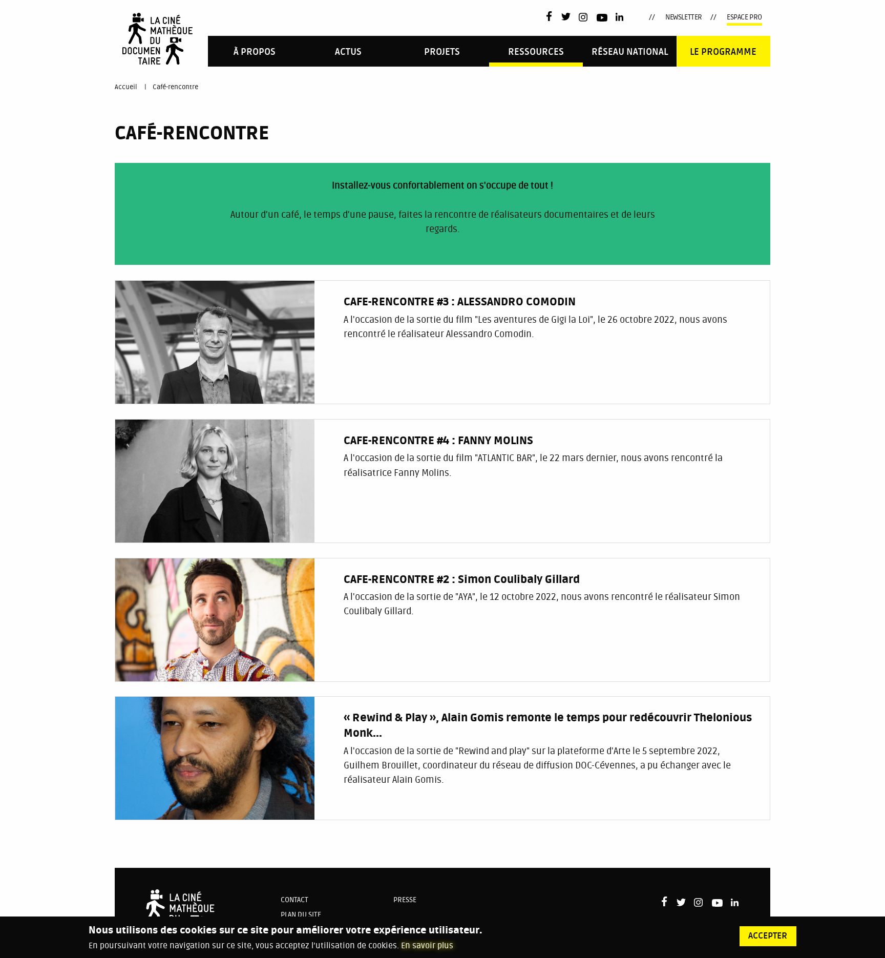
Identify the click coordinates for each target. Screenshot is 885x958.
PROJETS (442, 52)
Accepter (767, 936)
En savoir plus (427, 946)
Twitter (566, 17)
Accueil (126, 87)
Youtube (602, 19)
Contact (294, 899)
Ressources (536, 52)
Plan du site (301, 914)
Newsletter (683, 17)
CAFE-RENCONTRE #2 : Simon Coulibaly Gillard (462, 580)
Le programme (723, 52)
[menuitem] (255, 51)
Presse (404, 899)
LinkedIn (620, 17)
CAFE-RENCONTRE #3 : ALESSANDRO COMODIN (460, 302)
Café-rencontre (175, 87)
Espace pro (744, 17)
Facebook (551, 16)
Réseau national (630, 52)
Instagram (583, 17)
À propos (255, 52)
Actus (348, 52)
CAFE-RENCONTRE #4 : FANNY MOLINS (438, 441)
